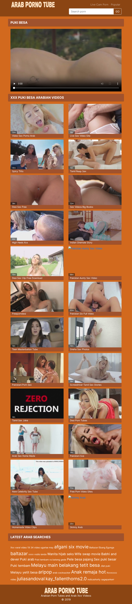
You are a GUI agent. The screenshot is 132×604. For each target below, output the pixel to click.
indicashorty (94, 579)
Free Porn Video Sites (81, 491)
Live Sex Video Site (80, 135)
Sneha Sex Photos (79, 349)
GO (117, 11)
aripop (45, 572)
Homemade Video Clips (24, 527)
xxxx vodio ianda (37, 554)
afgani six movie (71, 546)
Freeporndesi (19, 313)
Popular (115, 4)
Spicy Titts (17, 171)
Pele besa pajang (80, 559)
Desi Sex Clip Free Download (27, 278)
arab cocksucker (61, 572)
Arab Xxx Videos (81, 595)
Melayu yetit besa (24, 572)
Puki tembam (20, 566)
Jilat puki (105, 565)
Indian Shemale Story (81, 242)
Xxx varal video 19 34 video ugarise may (31, 547)
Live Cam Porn (99, 4)
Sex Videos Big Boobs (81, 206)
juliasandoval (31, 578)
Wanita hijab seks (60, 554)
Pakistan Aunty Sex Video (83, 278)
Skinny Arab (76, 527)
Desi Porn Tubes (78, 420)
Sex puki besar (105, 559)
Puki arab (27, 559)
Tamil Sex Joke (20, 420)
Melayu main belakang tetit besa (65, 565)
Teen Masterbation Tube (25, 349)
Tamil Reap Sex (78, 171)
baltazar (19, 553)
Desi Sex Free (19, 206)
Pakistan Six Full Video (82, 313)
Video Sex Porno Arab (23, 135)
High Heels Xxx (20, 242)
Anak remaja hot (88, 572)
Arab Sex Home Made (23, 455)
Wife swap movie (87, 554)
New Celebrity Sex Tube (25, 491)
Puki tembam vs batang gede (50, 559)
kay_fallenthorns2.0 (66, 578)
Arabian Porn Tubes (53, 595)
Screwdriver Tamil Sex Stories (85, 384)
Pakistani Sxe (77, 455)
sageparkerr (107, 579)
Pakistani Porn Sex (22, 384)
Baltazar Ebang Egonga (101, 547)
